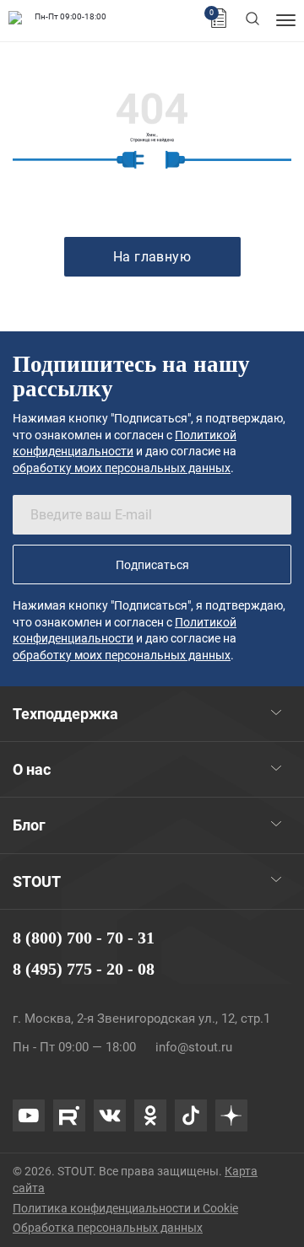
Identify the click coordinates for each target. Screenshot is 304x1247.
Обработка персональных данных (108, 1227)
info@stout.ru (193, 1047)
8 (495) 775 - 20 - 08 (84, 968)
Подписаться (152, 565)
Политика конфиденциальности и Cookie (125, 1208)
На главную (152, 257)
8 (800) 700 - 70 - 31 (84, 937)
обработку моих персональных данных (122, 468)
